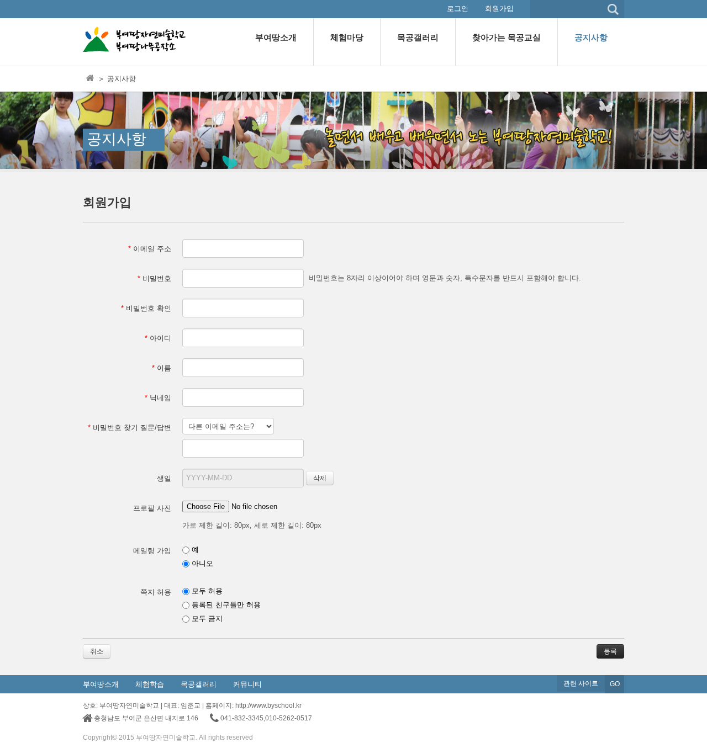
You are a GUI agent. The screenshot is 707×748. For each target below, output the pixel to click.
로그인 (457, 8)
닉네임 (158, 398)
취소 (96, 651)
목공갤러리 (199, 684)
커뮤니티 (247, 684)
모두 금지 (206, 618)
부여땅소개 (101, 684)
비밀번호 (154, 278)
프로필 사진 (152, 508)
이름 (161, 368)
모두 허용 (206, 591)
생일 (164, 478)
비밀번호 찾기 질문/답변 (129, 427)
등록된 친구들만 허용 (225, 605)
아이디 (158, 338)
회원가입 (499, 8)
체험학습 (149, 684)
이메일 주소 (149, 249)
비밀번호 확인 (146, 308)
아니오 (201, 563)
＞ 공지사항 (117, 79)
